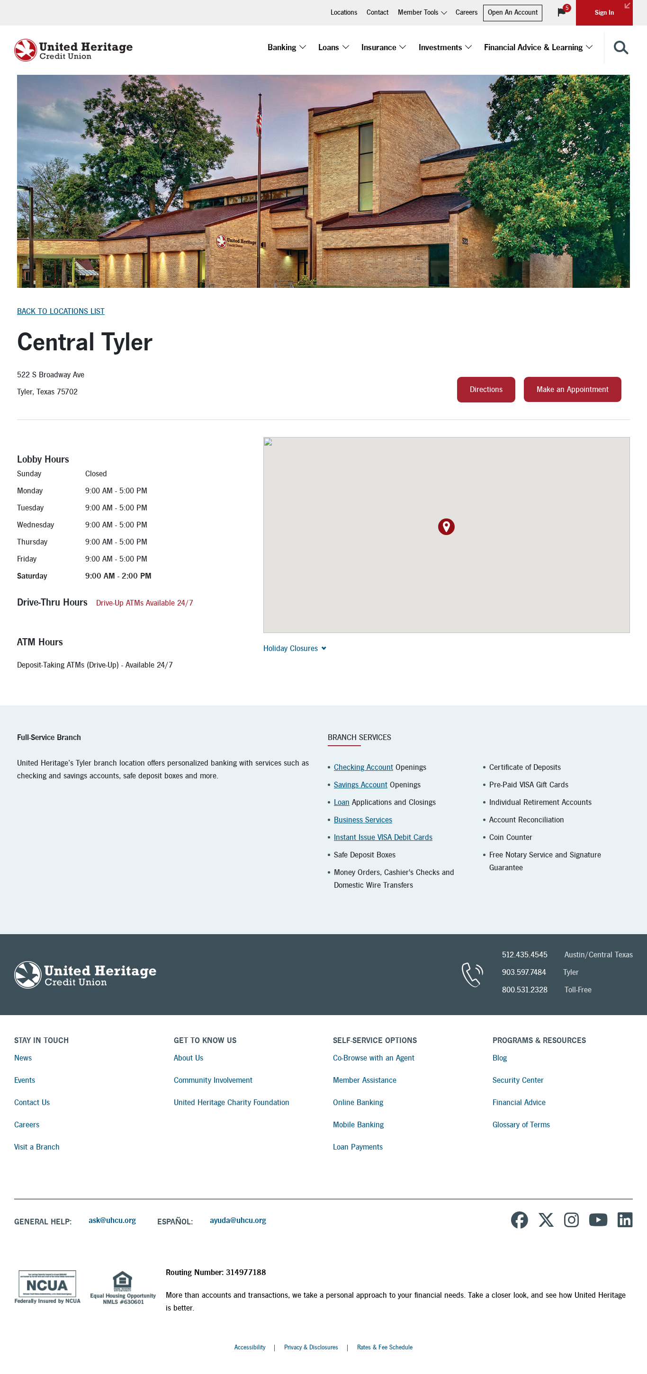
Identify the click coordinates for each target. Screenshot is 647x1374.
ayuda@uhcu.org (238, 1220)
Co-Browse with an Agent (373, 1058)
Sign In (604, 12)
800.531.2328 (525, 990)
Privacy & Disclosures (311, 1347)
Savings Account (360, 785)
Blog (500, 1058)
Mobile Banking (358, 1125)
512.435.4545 (525, 955)
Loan (342, 802)
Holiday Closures (290, 648)
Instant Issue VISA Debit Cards (383, 837)
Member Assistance (364, 1080)
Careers (466, 12)
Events (24, 1080)
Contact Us (32, 1102)
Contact (377, 12)
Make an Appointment (573, 389)
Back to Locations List (61, 311)
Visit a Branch (37, 1147)
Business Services (363, 820)
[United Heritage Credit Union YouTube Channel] (598, 1221)
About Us (188, 1058)
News (23, 1058)
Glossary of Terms (521, 1125)
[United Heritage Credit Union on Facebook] (519, 1221)
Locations (344, 12)
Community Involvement (213, 1080)
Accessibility (249, 1347)
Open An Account (513, 12)
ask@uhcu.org (112, 1220)
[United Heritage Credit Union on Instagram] (571, 1221)
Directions (486, 389)
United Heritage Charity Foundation (231, 1102)
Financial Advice (519, 1102)
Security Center (518, 1080)
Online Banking (358, 1102)
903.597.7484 (524, 972)
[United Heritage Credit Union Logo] (73, 48)
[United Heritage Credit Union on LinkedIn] (625, 1221)
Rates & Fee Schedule (385, 1347)
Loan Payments (358, 1147)
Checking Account (363, 767)
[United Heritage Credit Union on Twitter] (546, 1221)
